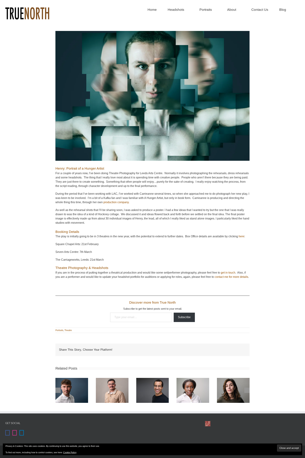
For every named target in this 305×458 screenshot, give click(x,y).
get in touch (228, 272)
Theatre (68, 330)
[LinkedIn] (21, 433)
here (241, 236)
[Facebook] (7, 433)
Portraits (59, 330)
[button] (298, 9)
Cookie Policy (69, 452)
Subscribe (184, 317)
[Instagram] (14, 433)
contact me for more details (231, 276)
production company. (116, 202)
